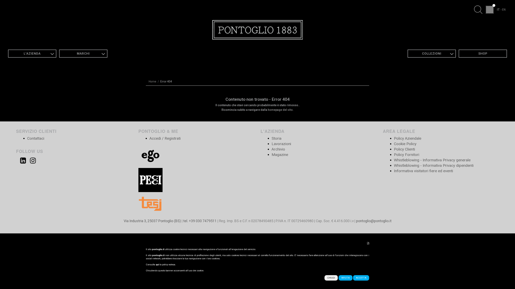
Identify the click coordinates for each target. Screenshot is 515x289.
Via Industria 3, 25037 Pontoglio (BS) (152, 221)
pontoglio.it (158, 249)
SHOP (482, 53)
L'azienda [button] (32, 53)
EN (504, 9)
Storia (276, 138)
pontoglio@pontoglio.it (373, 221)
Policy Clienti (404, 149)
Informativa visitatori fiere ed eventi (423, 171)
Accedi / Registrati (165, 138)
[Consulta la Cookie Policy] (368, 243)
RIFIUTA (345, 278)
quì (157, 264)
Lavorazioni (281, 143)
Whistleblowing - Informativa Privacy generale (432, 160)
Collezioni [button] (431, 53)
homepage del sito (280, 109)
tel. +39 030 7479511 (200, 221)
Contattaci (35, 138)
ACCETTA (361, 278)
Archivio (278, 149)
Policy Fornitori (406, 154)
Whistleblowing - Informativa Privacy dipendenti (434, 165)
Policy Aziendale (407, 138)
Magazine (280, 154)
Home (152, 81)
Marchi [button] (83, 53)
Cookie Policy (405, 143)
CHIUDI (331, 278)
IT (498, 9)
